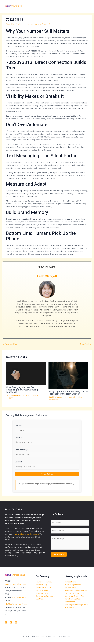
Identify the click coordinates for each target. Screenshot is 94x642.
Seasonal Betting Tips (74, 596)
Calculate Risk (47, 474)
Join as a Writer (42, 590)
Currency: (19, 425)
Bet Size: (18, 437)
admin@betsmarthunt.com (27, 534)
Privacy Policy (41, 585)
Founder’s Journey (44, 582)
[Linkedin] (6, 622)
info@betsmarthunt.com (16, 604)
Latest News (70, 582)
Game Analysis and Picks (76, 590)
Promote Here (42, 593)
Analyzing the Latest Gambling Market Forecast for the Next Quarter (68, 393)
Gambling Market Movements (20, 24)
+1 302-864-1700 (19, 597)
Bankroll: (18, 462)
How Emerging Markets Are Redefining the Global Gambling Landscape (22, 390)
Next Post (85, 344)
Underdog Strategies (74, 593)
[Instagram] (16, 622)
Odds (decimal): (21, 449)
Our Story (40, 599)
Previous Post (10, 344)
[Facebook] (11, 622)
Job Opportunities (43, 587)
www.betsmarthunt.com (16, 584)
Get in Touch (59, 554)
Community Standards (45, 596)
